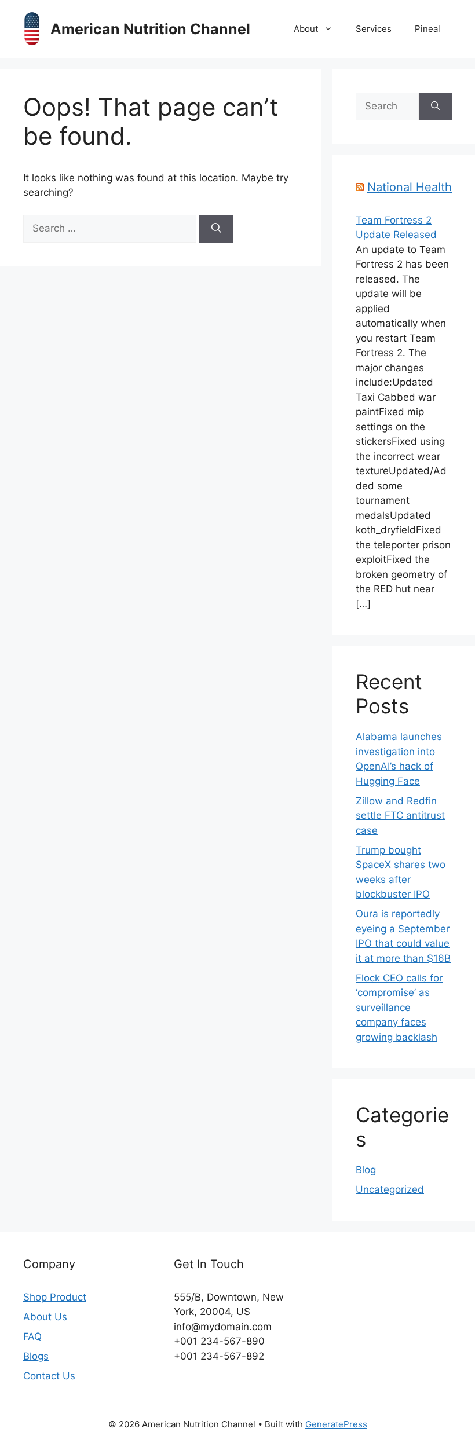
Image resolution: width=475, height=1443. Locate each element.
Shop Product (54, 1297)
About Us (45, 1317)
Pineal (427, 28)
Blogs (36, 1356)
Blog (366, 1169)
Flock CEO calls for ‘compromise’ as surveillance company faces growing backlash (399, 1007)
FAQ (32, 1336)
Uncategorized (390, 1189)
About (306, 28)
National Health (409, 187)
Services (374, 28)
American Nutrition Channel (150, 29)
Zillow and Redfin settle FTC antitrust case (400, 815)
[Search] (216, 229)
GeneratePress (336, 1424)
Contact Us (49, 1376)
